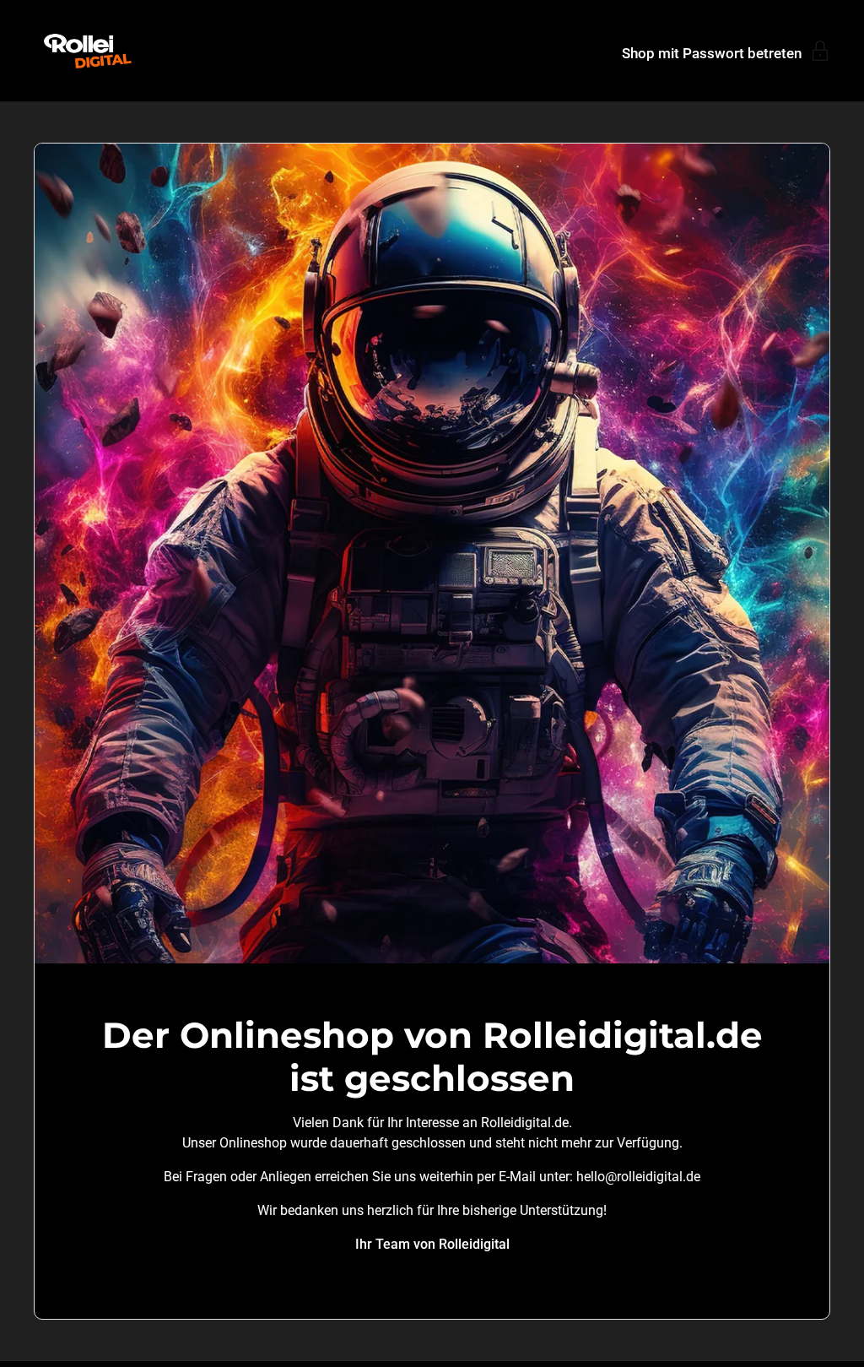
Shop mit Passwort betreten (712, 53)
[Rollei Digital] (87, 50)
